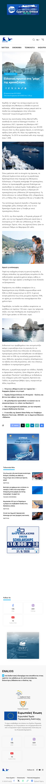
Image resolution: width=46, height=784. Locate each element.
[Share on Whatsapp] (15, 88)
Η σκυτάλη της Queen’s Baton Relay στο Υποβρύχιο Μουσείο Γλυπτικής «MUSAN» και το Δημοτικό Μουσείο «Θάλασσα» (23, 415)
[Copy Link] (22, 88)
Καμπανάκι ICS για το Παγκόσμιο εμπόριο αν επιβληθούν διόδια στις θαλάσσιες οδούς (15, 504)
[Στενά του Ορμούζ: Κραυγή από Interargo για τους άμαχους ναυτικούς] (37, 516)
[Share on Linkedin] (18, 88)
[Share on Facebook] (8, 88)
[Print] (25, 88)
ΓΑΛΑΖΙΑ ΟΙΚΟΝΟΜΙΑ (9, 497)
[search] (33, 39)
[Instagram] (33, 608)
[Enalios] (7, 39)
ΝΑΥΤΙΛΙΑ (6, 483)
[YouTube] (39, 770)
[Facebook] (13, 608)
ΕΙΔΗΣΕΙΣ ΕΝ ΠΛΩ (10, 74)
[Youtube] (13, 620)
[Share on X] (12, 88)
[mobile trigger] (42, 40)
